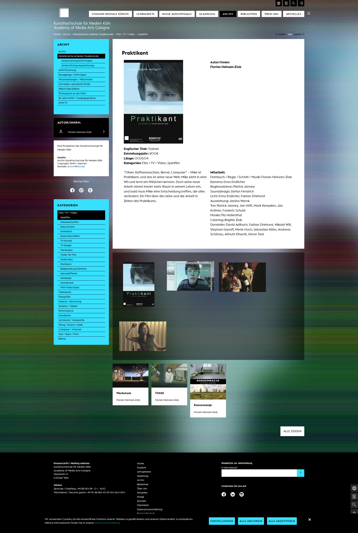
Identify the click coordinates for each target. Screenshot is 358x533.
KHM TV (63, 102)
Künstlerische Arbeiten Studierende (93, 34)
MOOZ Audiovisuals (177, 13)
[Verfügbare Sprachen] (279, 3)
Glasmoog (207, 13)
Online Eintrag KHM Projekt (77, 60)
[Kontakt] (286, 3)
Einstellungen (222, 521)
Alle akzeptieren (282, 521)
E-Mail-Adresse (230, 467)
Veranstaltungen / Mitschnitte (75, 79)
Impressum (143, 505)
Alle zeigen (292, 431)
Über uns (272, 13)
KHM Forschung (67, 70)
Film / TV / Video (125, 34)
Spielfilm (143, 34)
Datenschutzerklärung (149, 509)
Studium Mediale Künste (110, 13)
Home (57, 34)
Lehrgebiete (145, 13)
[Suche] (294, 3)
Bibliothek (249, 13)
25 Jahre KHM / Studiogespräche (77, 98)
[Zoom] (138, 284)
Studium (141, 467)
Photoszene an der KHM (72, 93)
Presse (140, 496)
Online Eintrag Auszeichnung (78, 65)
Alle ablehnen (251, 521)
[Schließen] (309, 519)
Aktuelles (293, 13)
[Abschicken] (300, 473)
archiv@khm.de (76, 166)
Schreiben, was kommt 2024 (74, 84)
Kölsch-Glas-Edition (69, 88)
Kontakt (141, 501)
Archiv (228, 13)
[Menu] (308, 13)
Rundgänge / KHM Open (72, 74)
